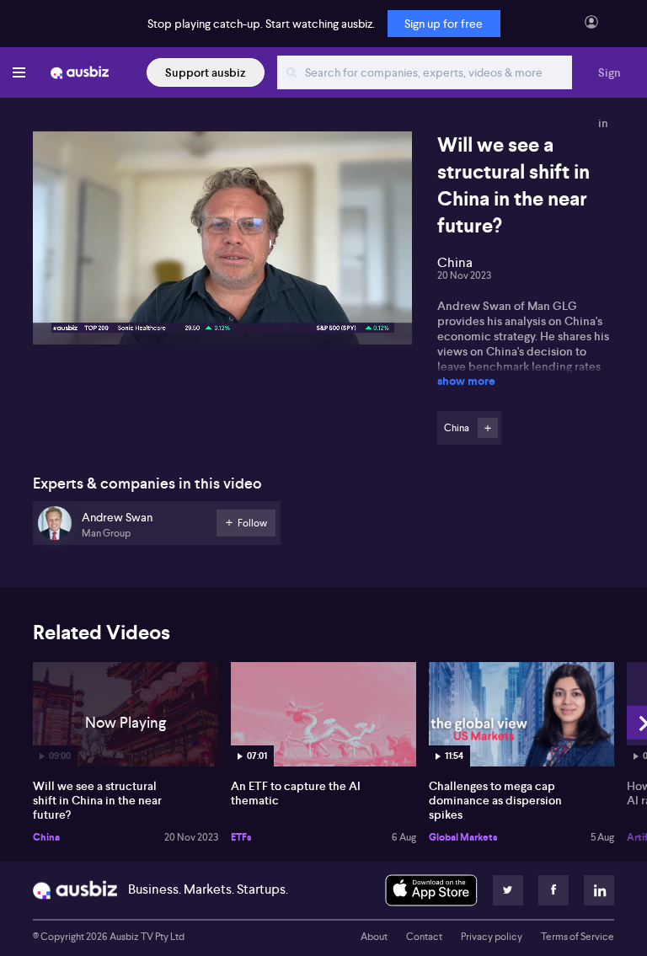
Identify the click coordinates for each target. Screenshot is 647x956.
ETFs (241, 837)
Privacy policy (491, 936)
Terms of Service (577, 936)
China (46, 837)
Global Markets (463, 837)
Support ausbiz (205, 72)
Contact (424, 936)
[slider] (222, 283)
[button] (227, 243)
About (374, 936)
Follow (488, 428)
